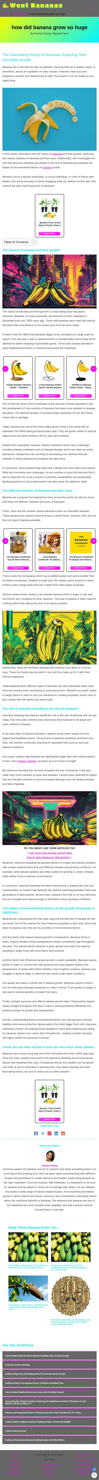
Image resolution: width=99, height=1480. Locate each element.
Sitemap (14, 1468)
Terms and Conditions (84, 1459)
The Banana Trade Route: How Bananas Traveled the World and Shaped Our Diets (28, 1307)
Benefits (49, 1469)
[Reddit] (63, 1133)
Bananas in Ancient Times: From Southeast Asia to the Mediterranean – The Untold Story (69, 1267)
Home (14, 1455)
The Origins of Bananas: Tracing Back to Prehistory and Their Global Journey (27, 1266)
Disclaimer (84, 1464)
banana (47, 167)
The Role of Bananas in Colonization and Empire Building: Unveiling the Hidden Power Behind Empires (71, 1322)
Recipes (49, 1473)
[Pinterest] (49, 1133)
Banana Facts (61, 33)
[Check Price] (49, 233)
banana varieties (27, 761)
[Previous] (5, 369)
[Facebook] (36, 1133)
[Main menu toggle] (94, 5)
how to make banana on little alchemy (48, 857)
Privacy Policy (84, 1455)
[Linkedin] (56, 1133)
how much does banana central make (50, 852)
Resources (15, 1473)
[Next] (94, 369)
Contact (14, 1464)
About (14, 1459)
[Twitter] (43, 1133)
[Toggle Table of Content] (32, 242)
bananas (57, 153)
